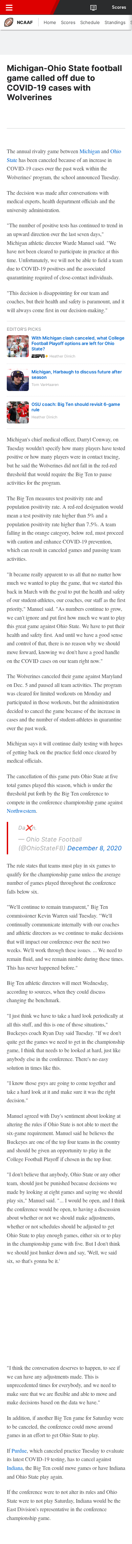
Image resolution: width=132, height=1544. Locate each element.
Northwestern (21, 810)
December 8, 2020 (94, 848)
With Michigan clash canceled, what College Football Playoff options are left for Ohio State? (78, 343)
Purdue (19, 1450)
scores (119, 7)
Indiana (15, 1467)
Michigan (90, 151)
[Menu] (9, 7)
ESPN (36, 7)
